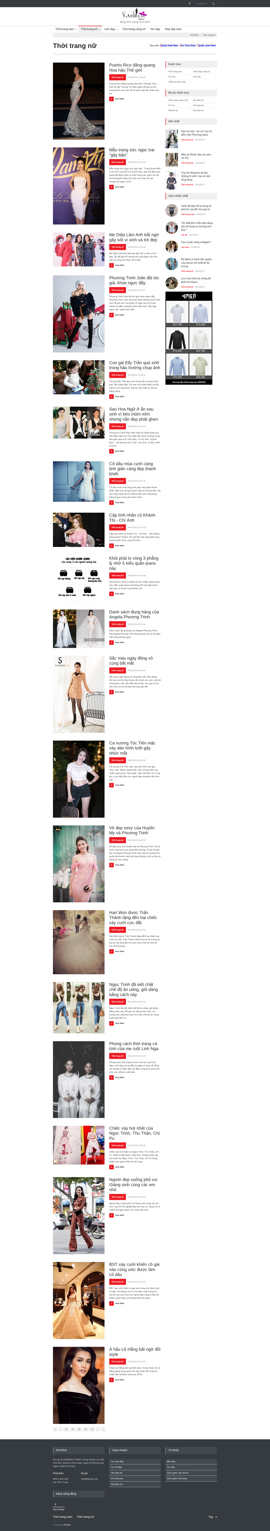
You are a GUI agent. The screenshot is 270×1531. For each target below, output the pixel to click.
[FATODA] (135, 19)
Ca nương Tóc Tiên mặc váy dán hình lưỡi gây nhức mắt (132, 748)
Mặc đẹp (171, 1461)
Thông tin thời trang (177, 82)
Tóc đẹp (155, 29)
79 (72, 1429)
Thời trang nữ (89, 29)
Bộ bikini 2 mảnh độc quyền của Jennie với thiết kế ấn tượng (196, 261)
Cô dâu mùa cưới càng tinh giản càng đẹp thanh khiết (132, 468)
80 (79, 1429)
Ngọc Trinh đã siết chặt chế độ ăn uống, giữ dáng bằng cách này (133, 989)
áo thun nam (188, 45)
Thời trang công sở (133, 29)
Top (210, 1517)
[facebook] (189, 3)
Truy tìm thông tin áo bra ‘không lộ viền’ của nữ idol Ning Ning (195, 153)
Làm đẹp (109, 29)
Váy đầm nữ (198, 100)
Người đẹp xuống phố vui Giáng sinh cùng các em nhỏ (133, 1184)
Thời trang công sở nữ (178, 100)
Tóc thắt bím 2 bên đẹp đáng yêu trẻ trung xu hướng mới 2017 (197, 224)
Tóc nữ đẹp (116, 1467)
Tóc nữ (171, 105)
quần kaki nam (169, 45)
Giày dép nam (173, 29)
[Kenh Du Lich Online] (55, 1504)
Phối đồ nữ (173, 110)
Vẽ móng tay (198, 105)
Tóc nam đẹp (117, 1461)
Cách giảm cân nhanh (177, 1473)
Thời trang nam (64, 29)
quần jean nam (207, 45)
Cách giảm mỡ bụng (177, 1478)
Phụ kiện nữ (198, 110)
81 (86, 1429)
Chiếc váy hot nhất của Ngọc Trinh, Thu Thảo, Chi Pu (134, 1133)
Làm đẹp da (116, 1473)
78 (66, 1429)
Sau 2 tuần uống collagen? (196, 240)
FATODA (67, 1525)
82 (92, 1429)
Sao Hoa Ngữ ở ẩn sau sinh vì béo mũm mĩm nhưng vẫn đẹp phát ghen (133, 414)
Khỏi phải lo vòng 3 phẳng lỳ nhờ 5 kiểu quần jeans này (133, 563)
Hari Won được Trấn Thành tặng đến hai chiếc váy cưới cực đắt (133, 917)
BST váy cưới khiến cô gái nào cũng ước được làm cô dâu (134, 1269)
